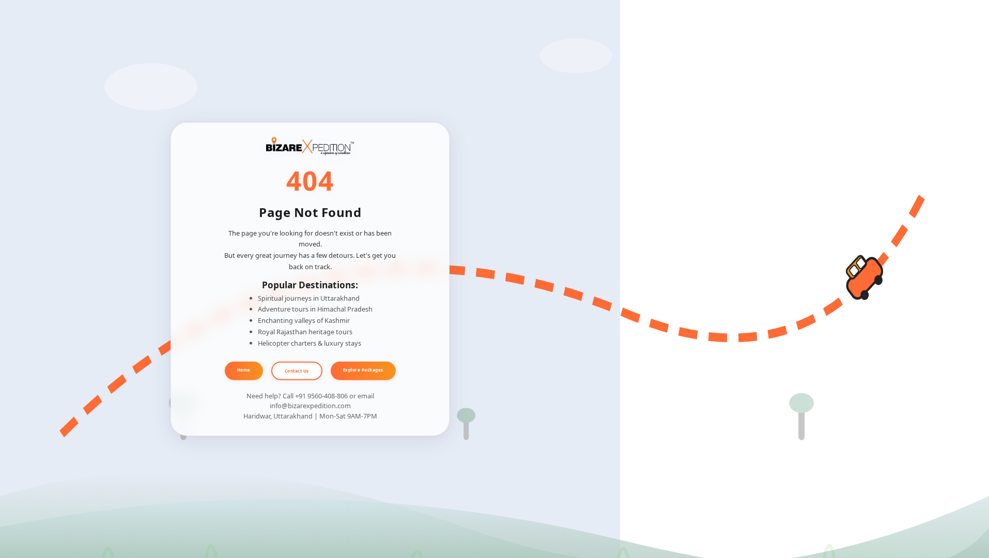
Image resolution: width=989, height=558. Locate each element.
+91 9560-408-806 (321, 395)
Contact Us (297, 371)
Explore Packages (363, 370)
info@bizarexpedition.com (310, 405)
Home (244, 370)
